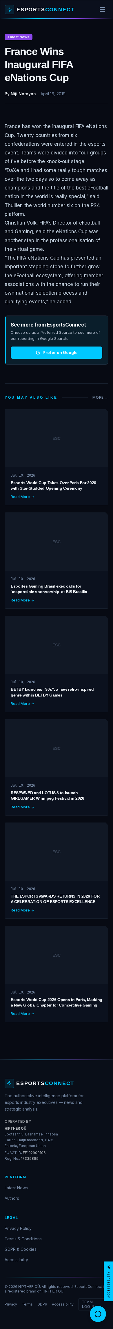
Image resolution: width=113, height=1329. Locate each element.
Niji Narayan (23, 93)
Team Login (88, 1304)
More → (100, 397)
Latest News (16, 1187)
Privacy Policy (18, 1228)
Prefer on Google (60, 352)
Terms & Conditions (23, 1238)
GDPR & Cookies (21, 1249)
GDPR (42, 1304)
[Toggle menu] (102, 9)
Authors (12, 1198)
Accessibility (16, 1259)
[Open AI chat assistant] (98, 1314)
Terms (27, 1304)
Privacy (11, 1304)
